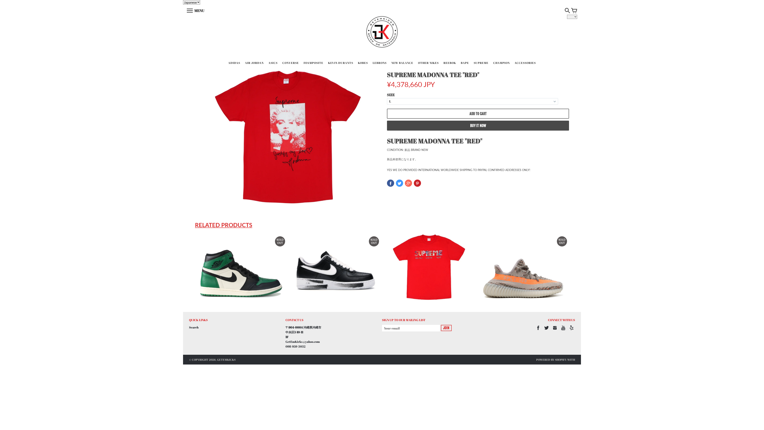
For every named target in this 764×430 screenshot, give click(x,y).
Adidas (234, 63)
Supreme (481, 63)
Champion (501, 63)
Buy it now (478, 125)
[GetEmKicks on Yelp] (571, 330)
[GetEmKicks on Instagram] (555, 330)
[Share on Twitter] (399, 183)
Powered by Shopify (551, 360)
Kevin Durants (340, 63)
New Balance (402, 63)
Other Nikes (428, 63)
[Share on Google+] (408, 183)
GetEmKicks (226, 360)
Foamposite (313, 63)
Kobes (363, 63)
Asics (273, 63)
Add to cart (478, 113)
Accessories (525, 63)
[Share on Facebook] (390, 183)
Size (391, 94)
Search (194, 327)
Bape (465, 63)
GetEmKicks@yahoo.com (303, 342)
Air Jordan (254, 63)
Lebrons (380, 63)
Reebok (449, 63)
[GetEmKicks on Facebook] (538, 330)
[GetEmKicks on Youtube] (563, 330)
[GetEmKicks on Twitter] (546, 330)
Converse (290, 63)
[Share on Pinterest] (417, 183)
